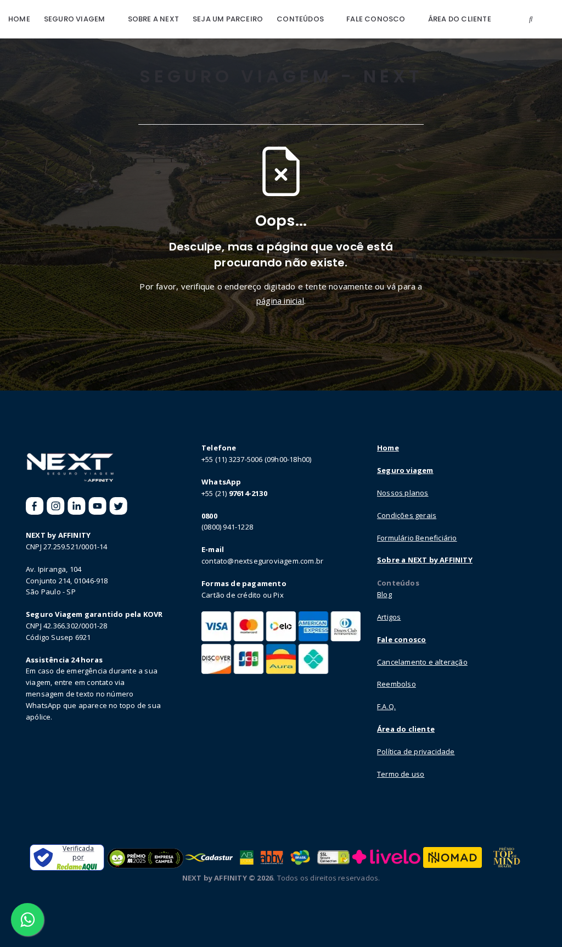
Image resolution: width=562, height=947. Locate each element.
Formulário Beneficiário (417, 538)
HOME (19, 19)
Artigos (389, 617)
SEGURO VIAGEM (74, 19)
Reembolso (396, 684)
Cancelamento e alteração (422, 662)
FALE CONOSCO (375, 19)
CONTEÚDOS (300, 19)
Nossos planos (403, 493)
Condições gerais (406, 515)
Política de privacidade (416, 751)
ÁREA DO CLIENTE (459, 19)
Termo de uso (400, 774)
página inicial (280, 300)
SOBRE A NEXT (153, 19)
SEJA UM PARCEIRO (228, 19)
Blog (384, 594)
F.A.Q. (386, 706)
